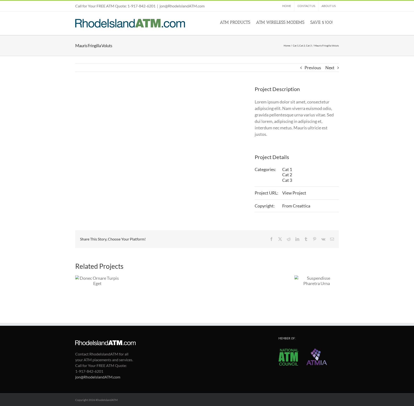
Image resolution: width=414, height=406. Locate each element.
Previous (313, 67)
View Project (294, 192)
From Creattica (296, 205)
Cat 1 (287, 169)
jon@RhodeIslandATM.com (182, 6)
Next (329, 67)
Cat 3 (287, 180)
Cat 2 (287, 174)
